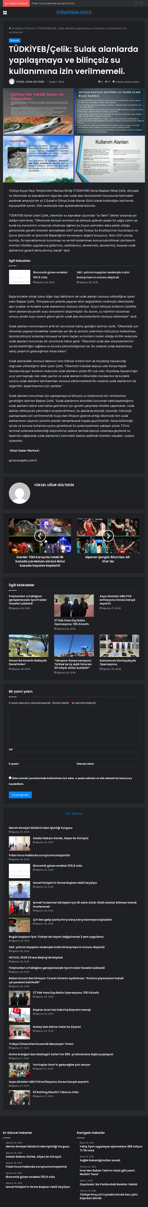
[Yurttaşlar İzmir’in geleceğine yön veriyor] (19, 1070)
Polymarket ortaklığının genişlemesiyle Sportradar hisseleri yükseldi (28, 599)
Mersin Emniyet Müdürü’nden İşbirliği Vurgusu (40, 828)
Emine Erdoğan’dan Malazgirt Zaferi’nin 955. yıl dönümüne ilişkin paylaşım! (61, 1054)
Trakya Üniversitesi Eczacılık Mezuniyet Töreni (41, 1044)
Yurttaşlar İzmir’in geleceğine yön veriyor (62, 1065)
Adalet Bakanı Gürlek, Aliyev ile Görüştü (60, 838)
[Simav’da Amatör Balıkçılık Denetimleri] (28, 646)
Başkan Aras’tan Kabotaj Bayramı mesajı (62, 1010)
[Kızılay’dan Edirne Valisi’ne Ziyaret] (19, 1032)
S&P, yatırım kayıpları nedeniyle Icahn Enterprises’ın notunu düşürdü (57, 947)
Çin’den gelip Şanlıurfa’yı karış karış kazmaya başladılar (72, 920)
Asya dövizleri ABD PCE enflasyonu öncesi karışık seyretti (117, 599)
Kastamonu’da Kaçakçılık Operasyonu (118, 662)
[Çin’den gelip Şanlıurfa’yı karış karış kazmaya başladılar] (19, 925)
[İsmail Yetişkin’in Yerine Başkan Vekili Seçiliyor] (19, 889)
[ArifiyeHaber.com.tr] (74, 12)
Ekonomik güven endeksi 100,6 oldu (57, 866)
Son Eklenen (74, 813)
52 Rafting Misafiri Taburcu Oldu (56, 1092)
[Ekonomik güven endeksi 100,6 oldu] (19, 277)
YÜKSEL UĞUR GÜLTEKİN (30, 81)
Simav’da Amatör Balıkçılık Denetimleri (28, 662)
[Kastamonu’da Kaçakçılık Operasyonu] (119, 646)
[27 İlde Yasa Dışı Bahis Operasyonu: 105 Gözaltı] (74, 605)
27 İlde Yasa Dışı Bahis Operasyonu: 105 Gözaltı (71, 622)
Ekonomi (30, 28)
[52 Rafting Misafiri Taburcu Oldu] (19, 1097)
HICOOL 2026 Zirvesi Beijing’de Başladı (36, 957)
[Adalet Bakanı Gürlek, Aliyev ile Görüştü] (19, 843)
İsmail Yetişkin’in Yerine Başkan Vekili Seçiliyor (65, 883)
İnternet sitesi (85, 763)
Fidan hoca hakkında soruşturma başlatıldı (57, 3)
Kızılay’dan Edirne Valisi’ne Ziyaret (57, 1027)
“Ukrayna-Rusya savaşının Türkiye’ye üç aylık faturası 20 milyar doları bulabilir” (73, 664)
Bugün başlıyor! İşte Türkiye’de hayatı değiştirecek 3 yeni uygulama (56, 937)
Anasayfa (17, 28)
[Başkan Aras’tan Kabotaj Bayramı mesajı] (19, 1015)
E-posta (14, 763)
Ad (11, 749)
